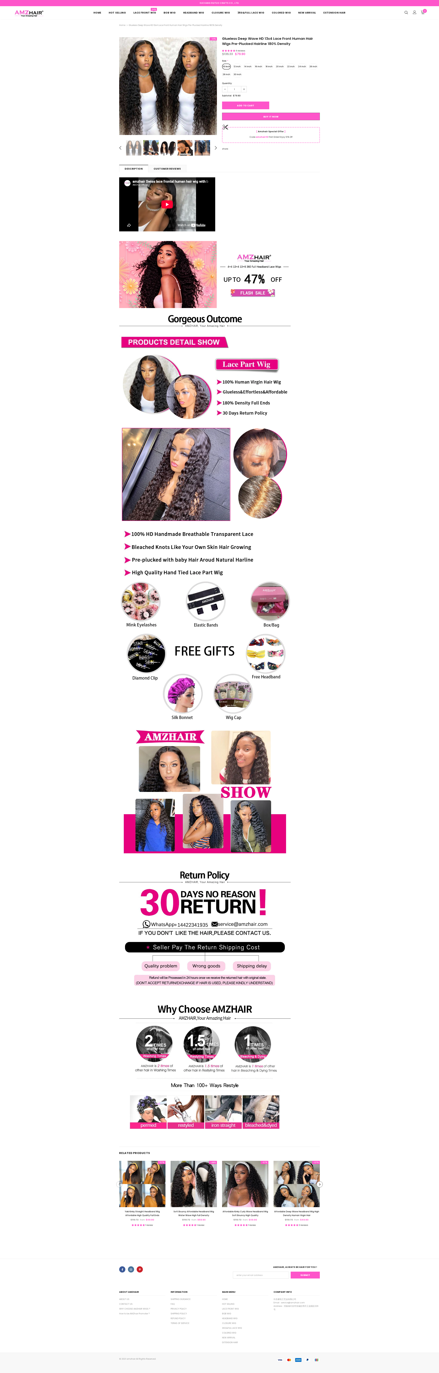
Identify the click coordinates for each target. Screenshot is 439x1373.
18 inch (269, 66)
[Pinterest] (140, 1269)
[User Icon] (415, 12)
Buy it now (271, 116)
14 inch (247, 66)
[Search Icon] (406, 12)
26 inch (313, 66)
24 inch (302, 66)
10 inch (226, 66)
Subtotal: (227, 95)
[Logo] (34, 13)
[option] (168, 86)
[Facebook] (122, 1269)
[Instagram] (131, 1269)
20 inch (280, 66)
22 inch (291, 66)
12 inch (237, 66)
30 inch (237, 74)
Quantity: (227, 83)
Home (122, 25)
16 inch (258, 66)
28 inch (226, 74)
